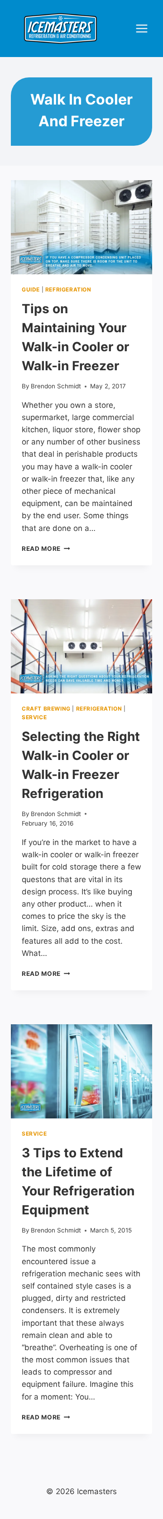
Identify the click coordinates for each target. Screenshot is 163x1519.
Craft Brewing (46, 708)
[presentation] (81, 227)
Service (34, 717)
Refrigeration (68, 289)
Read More (46, 548)
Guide (31, 289)
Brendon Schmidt (56, 386)
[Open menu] (141, 28)
